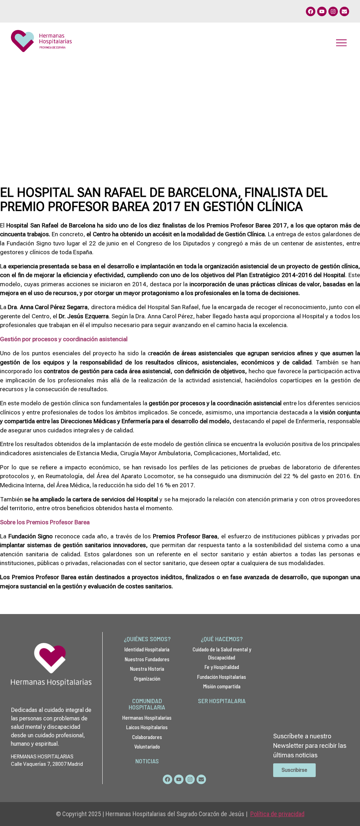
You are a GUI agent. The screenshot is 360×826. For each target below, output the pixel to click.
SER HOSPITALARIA (222, 701)
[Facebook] (310, 11)
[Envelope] (344, 11)
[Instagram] (333, 11)
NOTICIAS (147, 761)
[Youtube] (322, 11)
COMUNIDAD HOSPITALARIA (147, 704)
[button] (341, 42)
